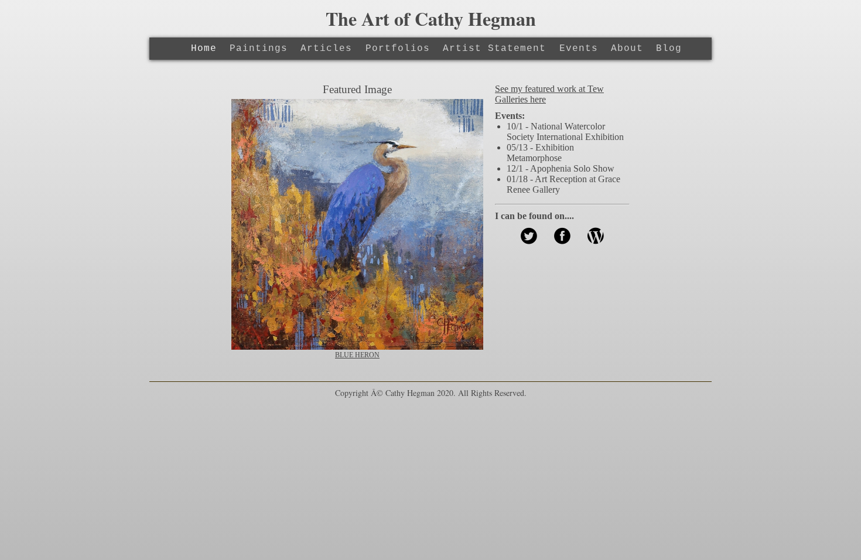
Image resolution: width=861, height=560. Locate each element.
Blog (669, 48)
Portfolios (397, 48)
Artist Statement (494, 48)
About (627, 48)
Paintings (259, 48)
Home (204, 48)
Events (578, 48)
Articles (326, 48)
